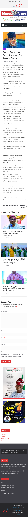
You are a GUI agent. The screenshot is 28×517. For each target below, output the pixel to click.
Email (3, 338)
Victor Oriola (14, 61)
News (4, 48)
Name (3, 331)
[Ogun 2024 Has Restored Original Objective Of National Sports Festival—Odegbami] (14, 244)
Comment (4, 311)
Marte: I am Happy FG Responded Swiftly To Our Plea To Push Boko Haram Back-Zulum (14, 289)
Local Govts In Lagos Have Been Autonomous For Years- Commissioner (13, 233)
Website (3, 344)
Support (3, 436)
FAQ (2, 440)
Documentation (5, 438)
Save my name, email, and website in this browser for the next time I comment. (12, 355)
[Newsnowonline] (3, 25)
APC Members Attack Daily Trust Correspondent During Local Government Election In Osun (14, 200)
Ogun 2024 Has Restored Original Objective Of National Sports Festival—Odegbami (14, 261)
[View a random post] (25, 25)
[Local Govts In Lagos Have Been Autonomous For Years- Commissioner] (14, 216)
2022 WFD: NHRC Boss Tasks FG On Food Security (14, 206)
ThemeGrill (4, 434)
